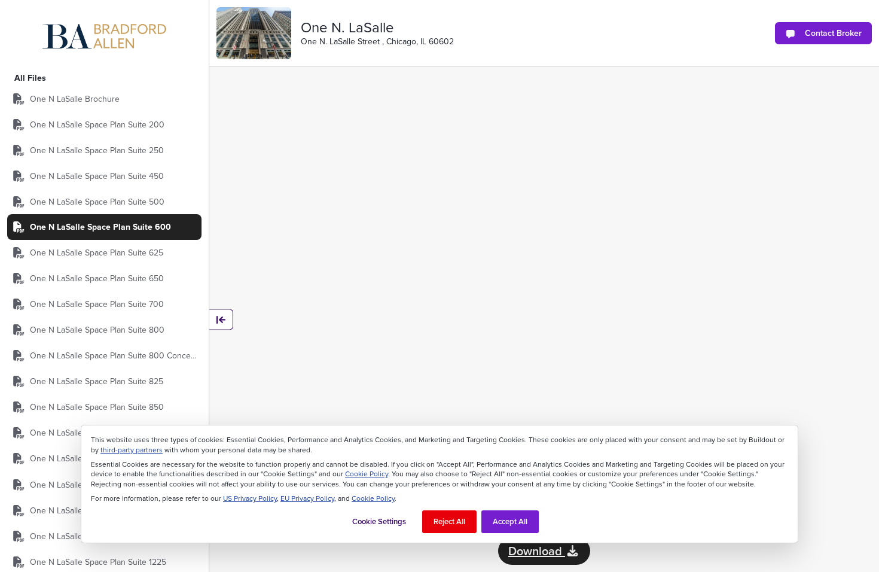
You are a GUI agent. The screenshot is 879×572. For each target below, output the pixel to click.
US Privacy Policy (250, 498)
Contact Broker (833, 33)
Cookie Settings (379, 521)
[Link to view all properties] (104, 36)
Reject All (449, 521)
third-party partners (131, 450)
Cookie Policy (366, 473)
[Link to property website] (253, 33)
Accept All (510, 521)
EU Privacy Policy (307, 498)
